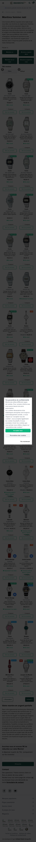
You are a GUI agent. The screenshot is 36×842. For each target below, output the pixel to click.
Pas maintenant (25, 441)
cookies (9, 404)
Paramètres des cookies (18, 435)
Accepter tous (18, 431)
